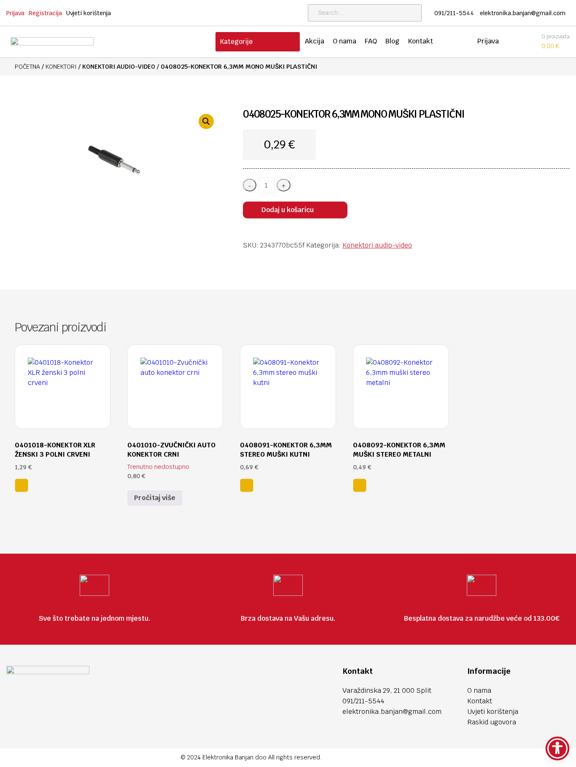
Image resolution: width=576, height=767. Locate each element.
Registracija (45, 13)
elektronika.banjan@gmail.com (522, 13)
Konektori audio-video (118, 66)
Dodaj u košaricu (287, 209)
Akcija (314, 41)
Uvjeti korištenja (88, 13)
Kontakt (420, 41)
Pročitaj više (154, 497)
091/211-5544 (454, 13)
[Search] (412, 13)
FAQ (371, 41)
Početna (27, 66)
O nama (344, 41)
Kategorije (236, 41)
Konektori (61, 66)
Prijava (15, 13)
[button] (206, 121)
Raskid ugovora (491, 722)
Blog (392, 41)
